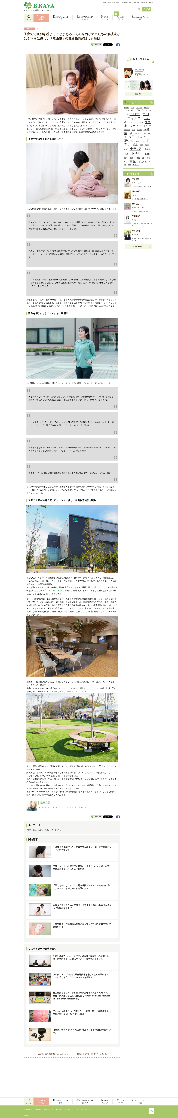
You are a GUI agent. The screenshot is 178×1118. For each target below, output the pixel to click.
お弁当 (146, 107)
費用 (129, 164)
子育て (29, 830)
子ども (142, 141)
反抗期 (139, 137)
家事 (141, 145)
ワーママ (135, 125)
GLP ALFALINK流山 (54, 590)
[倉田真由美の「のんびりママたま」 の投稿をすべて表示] (138, 77)
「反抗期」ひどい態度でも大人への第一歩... (52, 1054)
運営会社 (59, 1109)
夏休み (128, 140)
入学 (144, 134)
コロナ (135, 114)
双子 (131, 136)
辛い (60, 830)
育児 (133, 161)
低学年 (139, 130)
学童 (135, 144)
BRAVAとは (28, 1109)
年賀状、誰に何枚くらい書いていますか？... (92, 1054)
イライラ (139, 110)
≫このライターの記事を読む (77, 807)
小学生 (136, 153)
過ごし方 (136, 164)
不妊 (145, 126)
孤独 (34, 830)
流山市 (40, 830)
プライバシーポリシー (84, 1109)
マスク (140, 122)
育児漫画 (143, 162)
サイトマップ (69, 1109)
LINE (126, 107)
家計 (147, 145)
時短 (132, 158)
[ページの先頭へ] (151, 1113)
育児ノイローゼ (51, 830)
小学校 (135, 148)
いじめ (139, 107)
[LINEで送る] (96, 45)
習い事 (140, 157)
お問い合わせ (48, 1109)
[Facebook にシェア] (118, 45)
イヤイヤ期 (128, 110)
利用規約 (38, 1109)
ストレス (132, 122)
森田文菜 (45, 802)
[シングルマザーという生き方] (138, 89)
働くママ (135, 133)
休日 (133, 130)
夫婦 (137, 141)
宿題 (126, 149)
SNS (132, 107)
